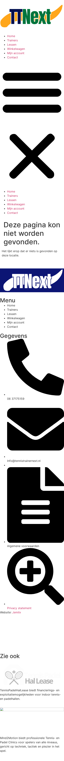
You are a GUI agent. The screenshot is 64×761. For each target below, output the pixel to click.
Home (11, 36)
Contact (12, 57)
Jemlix (16, 612)
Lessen (11, 44)
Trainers (12, 40)
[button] (32, 124)
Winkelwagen (16, 49)
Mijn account (15, 53)
